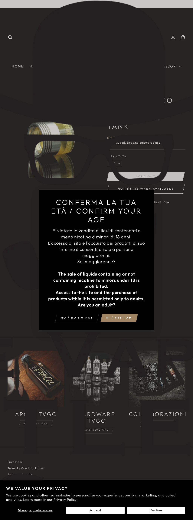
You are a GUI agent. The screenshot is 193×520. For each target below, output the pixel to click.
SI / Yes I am (119, 317)
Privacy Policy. (66, 499)
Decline (156, 510)
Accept (95, 510)
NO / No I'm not (77, 317)
